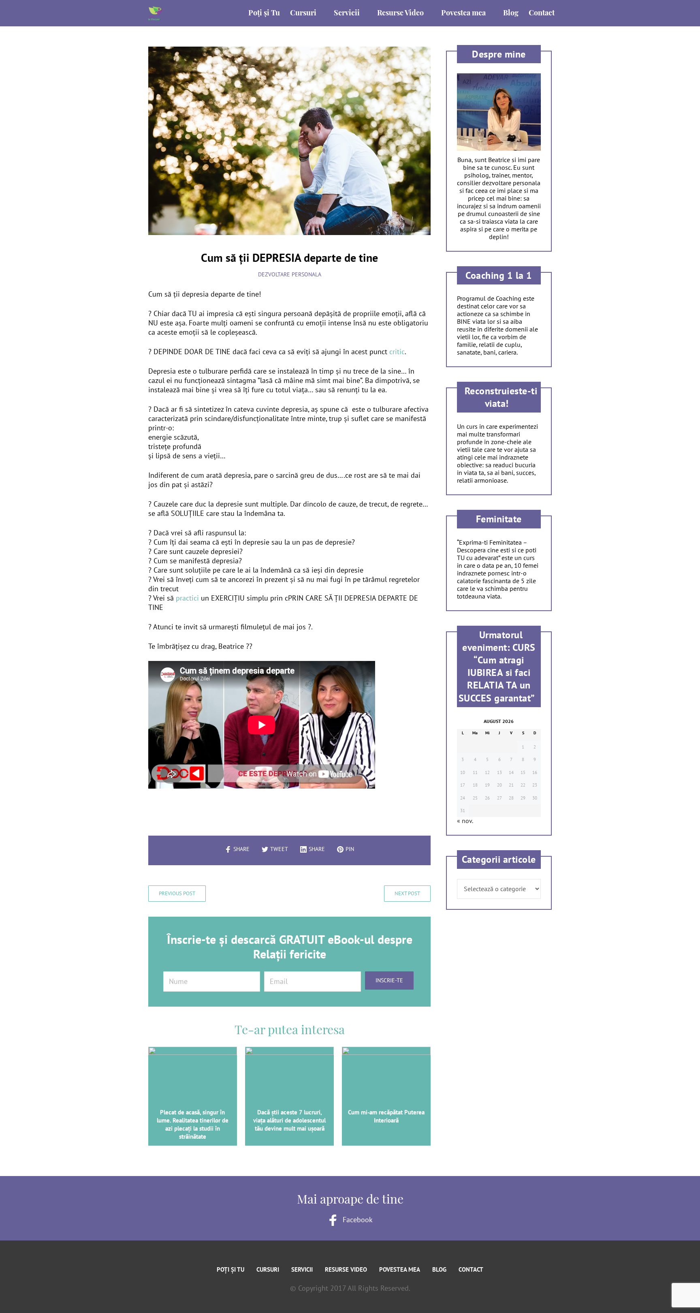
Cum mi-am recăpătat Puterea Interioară (386, 1116)
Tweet (279, 849)
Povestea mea (399, 1269)
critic (396, 351)
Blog (439, 1269)
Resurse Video (346, 1269)
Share (241, 849)
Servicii (302, 1269)
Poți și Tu (230, 1269)
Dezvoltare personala (289, 274)
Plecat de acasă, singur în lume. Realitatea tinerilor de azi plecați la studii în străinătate (192, 1124)
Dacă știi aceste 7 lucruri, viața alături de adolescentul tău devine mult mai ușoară (289, 1120)
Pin (350, 849)
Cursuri (267, 1269)
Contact (471, 1269)
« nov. (465, 821)
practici (186, 598)
